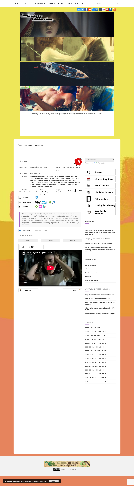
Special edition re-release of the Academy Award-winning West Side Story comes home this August (100, 232)
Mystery (42, 194)
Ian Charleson (55, 182)
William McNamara (45, 187)
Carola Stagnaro (36, 178)
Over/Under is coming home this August (100, 314)
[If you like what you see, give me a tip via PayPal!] (111, 9)
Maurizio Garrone (67, 182)
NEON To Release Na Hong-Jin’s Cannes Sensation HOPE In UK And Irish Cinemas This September (100, 249)
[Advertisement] (93, 418)
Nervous (88, 276)
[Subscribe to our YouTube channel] (107, 9)
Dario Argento (35, 174)
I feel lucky (26, 3)
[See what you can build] (93, 9)
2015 (86, 370)
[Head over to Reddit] (90, 9)
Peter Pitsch (51, 184)
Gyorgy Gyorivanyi (42, 182)
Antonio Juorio (47, 176)
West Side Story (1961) (92, 280)
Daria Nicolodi (43, 180)
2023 (87, 339)
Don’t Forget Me (90, 265)
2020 (87, 351)
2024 (87, 335)
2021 (86, 347)
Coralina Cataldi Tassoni (51, 178)
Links (51, 3)
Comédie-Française (91, 273)
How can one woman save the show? (97, 227)
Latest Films (90, 259)
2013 (86, 378)
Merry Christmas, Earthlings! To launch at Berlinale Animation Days (67, 113)
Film (35, 145)
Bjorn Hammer (71, 176)
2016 (87, 366)
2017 (87, 362)
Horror (38, 192)
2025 (87, 332)
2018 (87, 358)
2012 (86, 381)
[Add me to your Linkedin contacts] (97, 9)
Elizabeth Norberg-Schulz (58, 180)
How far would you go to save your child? (98, 243)
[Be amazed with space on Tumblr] (100, 9)
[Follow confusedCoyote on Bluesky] (79, 9)
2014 (87, 374)
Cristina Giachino (67, 178)
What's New (90, 221)
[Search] (117, 3)
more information (41, 481)
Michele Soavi (41, 184)
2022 (87, 343)
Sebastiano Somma (64, 184)
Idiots (87, 269)
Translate (101, 163)
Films (60, 3)
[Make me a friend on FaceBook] (86, 9)
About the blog (74, 3)
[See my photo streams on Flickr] (104, 9)
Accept (53, 481)
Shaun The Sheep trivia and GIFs (97, 299)
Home (17, 3)
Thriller (44, 192)
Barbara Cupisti (60, 176)
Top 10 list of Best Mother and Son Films (100, 295)
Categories (38, 3)
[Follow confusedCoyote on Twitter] (82, 9)
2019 (87, 355)
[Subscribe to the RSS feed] (114, 9)
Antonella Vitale (36, 176)
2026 (87, 328)
